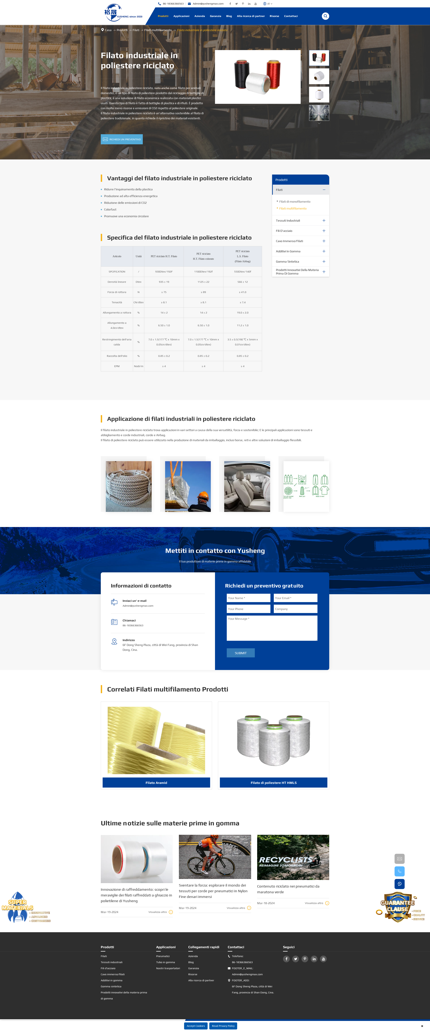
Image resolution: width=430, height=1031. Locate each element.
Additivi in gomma (288, 251)
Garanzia (215, 16)
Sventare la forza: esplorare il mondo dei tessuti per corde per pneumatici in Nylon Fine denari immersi (213, 891)
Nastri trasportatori (168, 968)
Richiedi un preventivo (122, 139)
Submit (241, 653)
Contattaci (291, 16)
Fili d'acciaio (284, 231)
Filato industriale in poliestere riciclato (202, 30)
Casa (108, 30)
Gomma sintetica (287, 261)
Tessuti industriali (288, 220)
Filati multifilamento (158, 30)
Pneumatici (163, 956)
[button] (319, 123)
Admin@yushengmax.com (206, 4)
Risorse (274, 16)
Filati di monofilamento (294, 201)
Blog (229, 16)
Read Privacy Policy (223, 1025)
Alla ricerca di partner (251, 16)
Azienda (200, 16)
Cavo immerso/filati (289, 241)
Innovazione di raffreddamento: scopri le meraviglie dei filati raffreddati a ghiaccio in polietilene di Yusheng (136, 895)
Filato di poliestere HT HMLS (274, 783)
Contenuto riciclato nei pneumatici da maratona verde (288, 889)
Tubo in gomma (165, 962)
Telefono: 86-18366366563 (240, 959)
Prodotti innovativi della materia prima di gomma (297, 271)
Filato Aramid (156, 783)
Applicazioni (181, 16)
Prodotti (163, 16)
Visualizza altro (160, 912)
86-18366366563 (171, 4)
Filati (136, 30)
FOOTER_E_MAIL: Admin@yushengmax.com (245, 971)
